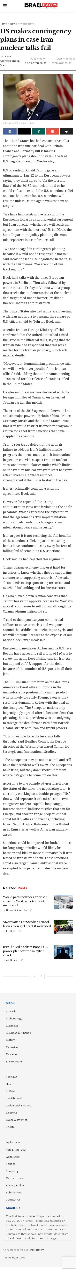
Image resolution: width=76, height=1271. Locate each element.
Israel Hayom (36, 1249)
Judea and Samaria (18, 1105)
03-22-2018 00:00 (36, 63)
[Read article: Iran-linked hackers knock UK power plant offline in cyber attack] (63, 952)
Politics (10, 1163)
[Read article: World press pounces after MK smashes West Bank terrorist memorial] (63, 902)
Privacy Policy (15, 1185)
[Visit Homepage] (41, 6)
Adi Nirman (12, 960)
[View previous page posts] (34, 976)
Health (10, 1084)
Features (11, 1076)
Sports (10, 1126)
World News (27, 23)
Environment (14, 1061)
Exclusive (12, 1047)
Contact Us (13, 1199)
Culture (10, 1039)
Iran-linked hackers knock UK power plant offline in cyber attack (25, 951)
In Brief (10, 1091)
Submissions (14, 1192)
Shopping (12, 1171)
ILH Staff (11, 931)
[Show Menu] (5, 6)
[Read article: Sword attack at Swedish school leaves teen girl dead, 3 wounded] (63, 927)
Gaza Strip (13, 1156)
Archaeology (14, 1018)
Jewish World (15, 1098)
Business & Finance (18, 1032)
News (13, 23)
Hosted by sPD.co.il (14, 1257)
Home (3, 23)
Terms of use (14, 1178)
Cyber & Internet (16, 1119)
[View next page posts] (42, 976)
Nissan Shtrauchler (16, 910)
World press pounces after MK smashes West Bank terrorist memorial (25, 901)
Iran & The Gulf (16, 1149)
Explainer (12, 1054)
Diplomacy (13, 1142)
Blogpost (12, 1025)
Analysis (11, 1011)
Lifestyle (11, 1112)
